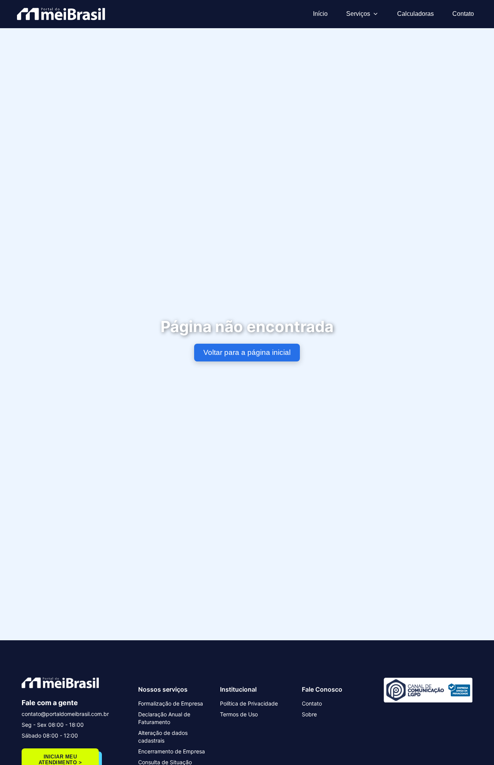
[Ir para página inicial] (61, 13)
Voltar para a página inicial (247, 352)
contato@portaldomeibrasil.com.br (65, 714)
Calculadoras (415, 13)
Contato (463, 13)
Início (320, 13)
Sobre (309, 714)
